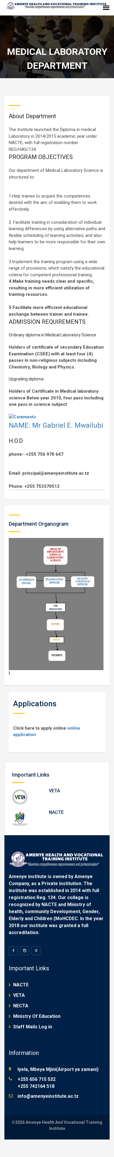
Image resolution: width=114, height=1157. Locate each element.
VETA (54, 791)
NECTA (20, 1006)
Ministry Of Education (37, 1016)
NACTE (56, 812)
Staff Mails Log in (32, 1027)
